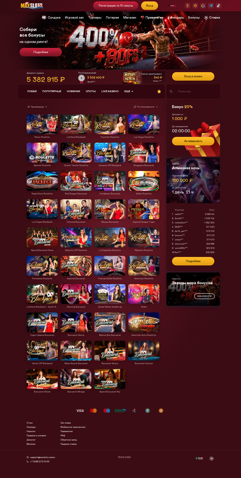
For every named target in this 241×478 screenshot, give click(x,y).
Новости (31, 431)
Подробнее (40, 52)
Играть (42, 132)
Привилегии (67, 431)
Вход (149, 5)
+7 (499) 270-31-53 (39, 461)
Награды (31, 427)
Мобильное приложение (73, 427)
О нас (30, 423)
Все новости (204, 296)
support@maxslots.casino (42, 457)
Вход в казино (193, 76)
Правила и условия (36, 435)
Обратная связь (69, 440)
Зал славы (66, 423)
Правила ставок (69, 444)
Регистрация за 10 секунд (116, 5)
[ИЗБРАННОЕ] (159, 91)
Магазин (31, 444)
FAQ (63, 435)
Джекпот (31, 440)
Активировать (193, 141)
